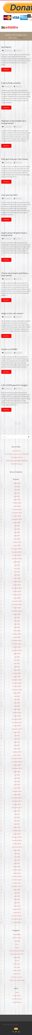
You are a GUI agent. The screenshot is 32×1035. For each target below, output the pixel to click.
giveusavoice (18, 50)
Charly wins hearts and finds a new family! (14, 274)
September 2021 (17, 650)
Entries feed (16, 995)
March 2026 (16, 499)
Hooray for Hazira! (16, 457)
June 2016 (17, 857)
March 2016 (16, 866)
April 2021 (17, 666)
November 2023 (17, 588)
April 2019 (17, 745)
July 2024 (17, 565)
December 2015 (17, 876)
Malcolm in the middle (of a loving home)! (13, 122)
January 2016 (17, 873)
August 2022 (16, 614)
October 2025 (17, 516)
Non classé (17, 967)
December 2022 (17, 601)
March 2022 (16, 630)
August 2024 (16, 562)
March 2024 (16, 578)
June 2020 (17, 699)
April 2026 (17, 496)
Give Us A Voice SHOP (16, 954)
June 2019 (17, 739)
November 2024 (17, 552)
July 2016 (17, 853)
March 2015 (16, 906)
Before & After (17, 937)
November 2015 (17, 879)
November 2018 (17, 761)
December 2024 (17, 548)
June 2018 (17, 778)
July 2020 (17, 696)
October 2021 (17, 647)
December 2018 (17, 758)
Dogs (5, 50)
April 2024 (17, 575)
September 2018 (17, 768)
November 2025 (17, 512)
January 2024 (17, 585)
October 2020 (17, 686)
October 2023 (17, 591)
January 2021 (17, 676)
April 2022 (17, 627)
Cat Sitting (17, 941)
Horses (17, 960)
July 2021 (17, 657)
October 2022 (17, 607)
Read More (6, 69)
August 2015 (16, 889)
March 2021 (16, 670)
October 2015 (17, 883)
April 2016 (17, 863)
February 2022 (17, 634)
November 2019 (17, 722)
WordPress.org (16, 1002)
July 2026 (17, 486)
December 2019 (17, 719)
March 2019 (16, 748)
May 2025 (17, 532)
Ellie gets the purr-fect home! (14, 159)
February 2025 (17, 542)
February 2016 (17, 870)
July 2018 (17, 775)
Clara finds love (16, 450)
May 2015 (17, 899)
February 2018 (17, 791)
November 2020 (17, 683)
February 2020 (17, 712)
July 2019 (17, 735)
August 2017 (16, 811)
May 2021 (17, 663)
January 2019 (17, 755)
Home (10, 37)
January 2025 (17, 545)
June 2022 (17, 621)
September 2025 (17, 519)
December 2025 (17, 509)
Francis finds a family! (11, 83)
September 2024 (17, 558)
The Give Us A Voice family (16, 980)
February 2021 (17, 673)
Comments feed (17, 999)
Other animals (17, 970)
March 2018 (16, 788)
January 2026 (17, 506)
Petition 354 (16, 973)
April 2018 (17, 784)
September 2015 (17, 886)
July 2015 (17, 893)
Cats (5, 86)
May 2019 (17, 742)
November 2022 (17, 604)
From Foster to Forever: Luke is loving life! (17, 454)
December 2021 (17, 640)
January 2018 (17, 794)
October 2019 (17, 725)
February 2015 (17, 909)
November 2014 (17, 919)
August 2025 (16, 522)
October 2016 (17, 843)
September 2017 (17, 807)
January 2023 (17, 598)
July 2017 (17, 814)
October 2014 (17, 922)
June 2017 (17, 817)
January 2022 (17, 637)
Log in (17, 992)
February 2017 (17, 830)
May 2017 (17, 820)
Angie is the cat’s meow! (12, 313)
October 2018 (17, 765)
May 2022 (17, 624)
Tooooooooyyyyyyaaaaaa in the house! (17, 460)
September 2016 (17, 847)
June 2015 (17, 896)
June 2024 (17, 568)
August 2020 (16, 693)
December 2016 (17, 837)
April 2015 (17, 902)
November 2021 (17, 644)
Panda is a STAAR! (9, 349)
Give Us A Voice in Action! (16, 951)
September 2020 (17, 689)
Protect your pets (17, 977)
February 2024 (17, 581)
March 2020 (16, 709)
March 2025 (16, 539)
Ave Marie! (6, 47)
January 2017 (17, 834)
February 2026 (17, 503)
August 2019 (16, 732)
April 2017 (17, 824)
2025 (14, 37)
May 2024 (17, 571)
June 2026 (17, 489)
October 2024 (17, 555)
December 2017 (17, 798)
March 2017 (16, 827)
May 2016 (17, 860)
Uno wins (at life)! (9, 195)
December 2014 (17, 916)
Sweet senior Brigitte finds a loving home (14, 234)
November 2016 (17, 840)
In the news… (17, 964)
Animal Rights (17, 934)
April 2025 (17, 535)
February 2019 (17, 752)
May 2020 (17, 703)
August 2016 (16, 850)
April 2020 (17, 706)
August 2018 (16, 771)
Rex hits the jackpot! (17, 464)
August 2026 (16, 483)
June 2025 (17, 529)
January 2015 (17, 912)
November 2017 (17, 801)
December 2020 (17, 680)
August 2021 (16, 653)
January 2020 (17, 716)
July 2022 (17, 617)
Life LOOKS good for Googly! (14, 385)
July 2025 (17, 526)
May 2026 (17, 493)
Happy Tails (9, 50)
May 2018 (17, 781)
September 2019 (17, 729)
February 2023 (17, 594)
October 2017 (17, 804)
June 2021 (17, 660)
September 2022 (17, 611)
